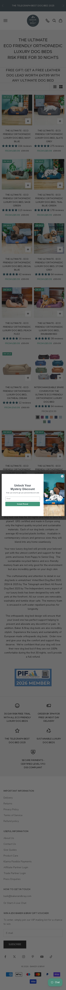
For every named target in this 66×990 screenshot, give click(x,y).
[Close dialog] (62, 476)
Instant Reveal (22, 504)
